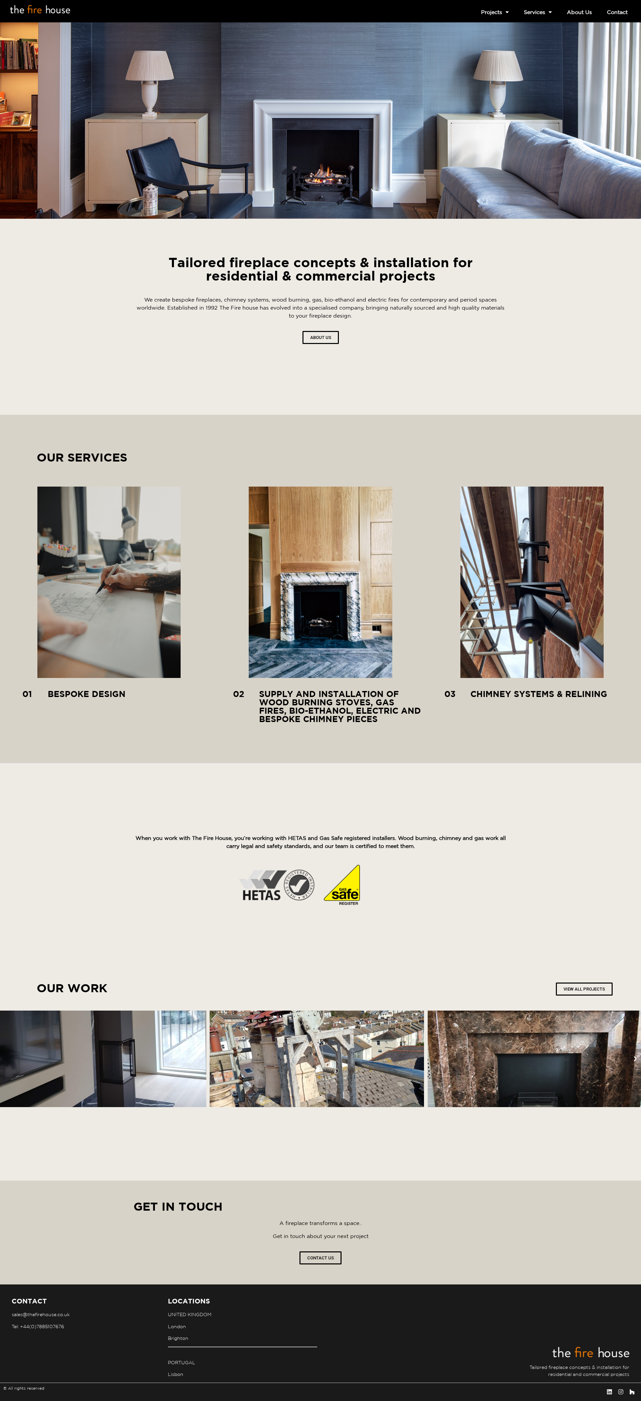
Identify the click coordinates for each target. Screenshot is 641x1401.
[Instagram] (620, 1392)
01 (27, 694)
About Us (579, 12)
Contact (617, 12)
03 (450, 694)
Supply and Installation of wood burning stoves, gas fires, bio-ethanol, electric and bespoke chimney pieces (340, 706)
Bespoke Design (87, 694)
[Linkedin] (609, 1392)
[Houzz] (632, 1392)
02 (238, 694)
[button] (635, 1059)
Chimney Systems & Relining (538, 694)
